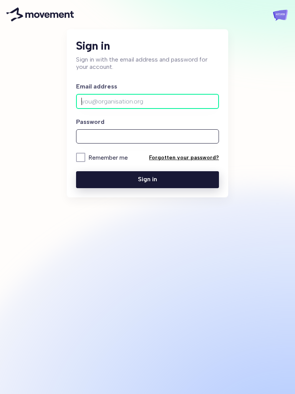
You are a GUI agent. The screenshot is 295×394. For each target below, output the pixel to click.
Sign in (147, 179)
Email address (96, 86)
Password (90, 121)
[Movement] (40, 14)
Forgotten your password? (184, 157)
